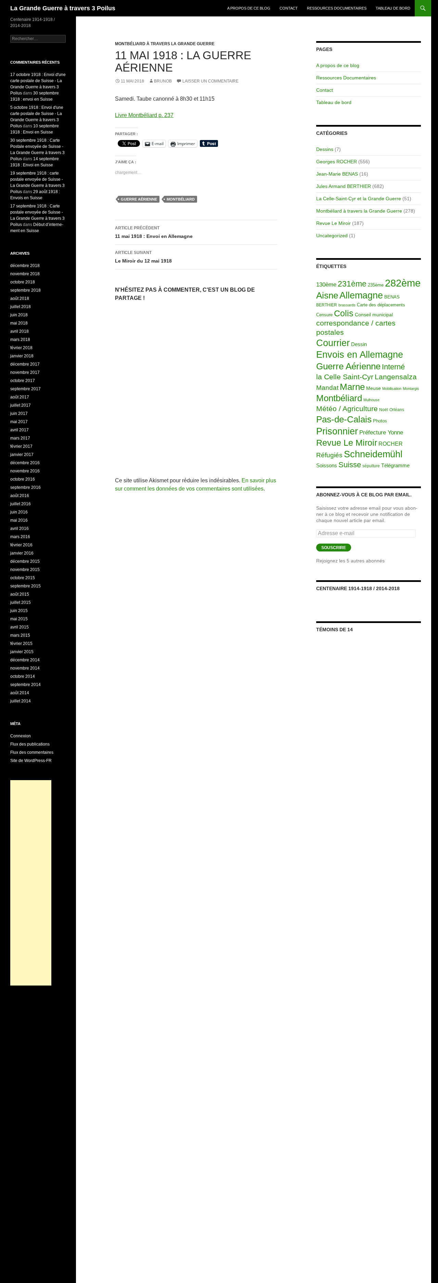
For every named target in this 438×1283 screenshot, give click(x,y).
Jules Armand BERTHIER (343, 186)
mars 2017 (20, 438)
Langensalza (396, 377)
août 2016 (19, 495)
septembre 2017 (25, 388)
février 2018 (21, 347)
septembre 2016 (25, 487)
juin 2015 (19, 610)
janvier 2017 (22, 454)
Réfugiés (329, 455)
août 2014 (19, 692)
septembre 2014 (25, 684)
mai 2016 (19, 520)
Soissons (326, 465)
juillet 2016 (20, 503)
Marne (352, 387)
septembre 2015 (25, 586)
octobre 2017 (22, 380)
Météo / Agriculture (347, 409)
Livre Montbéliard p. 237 (144, 115)
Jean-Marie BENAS (337, 174)
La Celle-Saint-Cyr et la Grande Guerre (358, 198)
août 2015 (19, 594)
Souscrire (333, 547)
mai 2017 (19, 421)
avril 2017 (19, 430)
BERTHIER (326, 305)
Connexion (20, 736)
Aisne (327, 295)
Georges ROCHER (336, 161)
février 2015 (21, 643)
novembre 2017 (25, 372)
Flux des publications (30, 744)
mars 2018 (20, 339)
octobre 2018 (22, 282)
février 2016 (21, 545)
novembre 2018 (25, 273)
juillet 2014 (20, 701)
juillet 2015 (20, 602)
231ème (352, 284)
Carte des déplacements (381, 304)
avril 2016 (19, 528)
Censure (324, 314)
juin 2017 (19, 413)
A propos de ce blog (248, 8)
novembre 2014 (25, 668)
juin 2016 (19, 512)
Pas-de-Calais (344, 419)
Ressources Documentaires (336, 8)
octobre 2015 (22, 577)
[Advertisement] (30, 883)
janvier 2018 (22, 356)
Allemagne (361, 295)
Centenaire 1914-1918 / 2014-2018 (358, 588)
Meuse (373, 388)
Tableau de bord (393, 8)
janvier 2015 (22, 651)
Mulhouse (371, 400)
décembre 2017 (25, 364)
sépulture (371, 465)
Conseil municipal (374, 314)
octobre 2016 (22, 479)
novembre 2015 (25, 569)
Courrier (333, 343)
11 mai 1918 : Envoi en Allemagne (154, 232)
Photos (380, 420)
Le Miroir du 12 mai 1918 (143, 257)
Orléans (396, 409)
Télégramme (395, 465)
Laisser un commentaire (210, 81)
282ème (403, 283)
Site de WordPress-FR (31, 760)
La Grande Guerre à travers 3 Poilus (62, 8)
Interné (393, 367)
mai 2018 (19, 323)
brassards (347, 305)
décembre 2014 (25, 660)
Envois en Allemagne (359, 354)
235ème (376, 285)
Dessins (324, 149)
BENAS (392, 297)
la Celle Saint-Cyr (344, 377)
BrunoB (163, 81)
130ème (326, 284)
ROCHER (390, 444)
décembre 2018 (25, 265)
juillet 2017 (20, 405)
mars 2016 (20, 536)
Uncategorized (332, 235)
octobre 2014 (22, 676)
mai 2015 (19, 619)
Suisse (349, 464)
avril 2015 (19, 627)
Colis (343, 313)
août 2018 (19, 298)
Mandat (327, 387)
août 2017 (19, 397)
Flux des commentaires (31, 752)
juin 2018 (19, 315)
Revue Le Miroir (333, 223)
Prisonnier (337, 431)
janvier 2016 (22, 553)
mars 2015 (20, 635)
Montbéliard (181, 199)
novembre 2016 (25, 471)
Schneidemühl (373, 454)
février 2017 (21, 446)
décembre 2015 (25, 561)
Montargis (411, 388)
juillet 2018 (20, 306)
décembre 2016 (25, 462)
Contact (289, 8)
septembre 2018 (25, 290)
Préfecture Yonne (381, 432)
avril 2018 (19, 331)
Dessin (359, 344)
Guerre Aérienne (139, 199)
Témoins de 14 (334, 629)
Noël (383, 409)
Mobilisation (391, 388)
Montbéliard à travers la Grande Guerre (165, 43)
